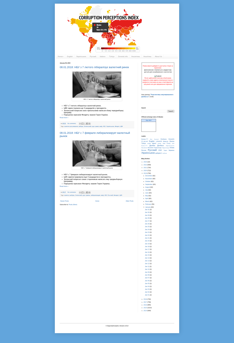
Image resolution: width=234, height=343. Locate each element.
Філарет (117, 126)
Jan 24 (147, 229)
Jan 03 (147, 289)
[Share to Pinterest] (89, 123)
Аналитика (135, 56)
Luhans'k (159, 141)
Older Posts (129, 201)
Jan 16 (147, 252)
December (149, 176)
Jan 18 (147, 246)
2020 (145, 170)
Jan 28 (147, 218)
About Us (158, 56)
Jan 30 (147, 212)
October (148, 181)
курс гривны (86, 195)
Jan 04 (147, 286)
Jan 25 (147, 226)
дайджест (158, 153)
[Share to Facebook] (87, 123)
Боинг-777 (144, 145)
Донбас (152, 145)
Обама (172, 148)
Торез (165, 150)
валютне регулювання (71, 126)
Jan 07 (147, 278)
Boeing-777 (144, 139)
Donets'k (171, 139)
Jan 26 (147, 224)
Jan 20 (147, 241)
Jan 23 (147, 232)
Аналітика (147, 56)
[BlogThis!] (82, 123)
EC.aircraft (144, 141)
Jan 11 (147, 266)
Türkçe (111, 56)
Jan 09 (147, 272)
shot (164, 143)
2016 (145, 305)
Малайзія (150, 147)
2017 (145, 302)
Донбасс (160, 145)
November (149, 179)
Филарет (116, 195)
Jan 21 (147, 238)
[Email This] (80, 123)
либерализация (95, 195)
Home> (60, 56)
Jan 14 (147, 258)
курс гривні (95, 126)
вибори (81, 126)
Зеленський (87, 126)
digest (154, 143)
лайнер (164, 153)
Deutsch (156, 139)
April (147, 198)
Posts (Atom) (73, 204)
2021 (145, 167)
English (70, 56)
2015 (145, 308)
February (148, 204)
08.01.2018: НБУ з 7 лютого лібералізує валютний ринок (94, 67)
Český (169, 143)
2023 (145, 162)
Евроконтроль (170, 145)
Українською (81, 56)
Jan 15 (147, 255)
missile (159, 143)
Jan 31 (147, 209)
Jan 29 (147, 215)
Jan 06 (147, 281)
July (146, 190)
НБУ (104, 126)
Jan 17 (147, 249)
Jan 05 (147, 283)
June (147, 193)
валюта (66, 195)
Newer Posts (64, 201)
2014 (145, 310)
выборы (72, 195)
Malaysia (165, 141)
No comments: (72, 123)
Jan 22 (147, 235)
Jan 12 (147, 263)
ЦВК (121, 126)
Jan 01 (147, 295)
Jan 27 (147, 221)
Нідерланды (165, 147)
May (146, 196)
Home (97, 201)
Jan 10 (147, 269)
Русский (93, 56)
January (148, 207)
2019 (145, 173)
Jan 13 (147, 261)
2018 (145, 299)
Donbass (164, 139)
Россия (143, 150)
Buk (151, 139)
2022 (145, 165)
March (147, 201)
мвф (100, 126)
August (147, 187)
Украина (171, 150)
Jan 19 (147, 244)
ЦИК (120, 195)
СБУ (160, 150)
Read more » (64, 117)
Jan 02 (147, 292)
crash (149, 143)
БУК (173, 143)
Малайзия (144, 147)
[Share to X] (85, 123)
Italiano (102, 56)
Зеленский (78, 195)
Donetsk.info (123, 56)
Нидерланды (158, 147)
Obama (171, 141)
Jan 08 (147, 275)
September (149, 184)
